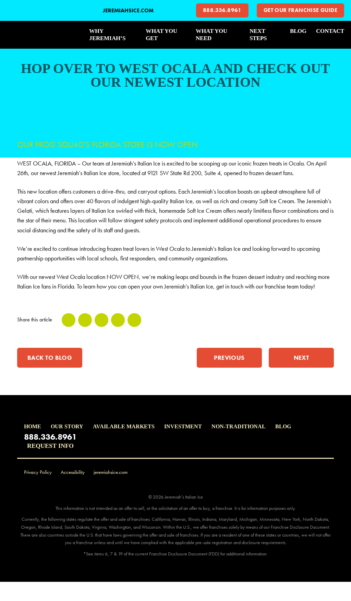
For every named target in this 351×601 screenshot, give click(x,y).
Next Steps (258, 34)
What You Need (211, 34)
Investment (183, 426)
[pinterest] (118, 320)
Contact (330, 31)
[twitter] (85, 320)
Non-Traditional (238, 426)
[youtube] (320, 472)
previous (229, 357)
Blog (298, 31)
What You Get (161, 34)
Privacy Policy (38, 472)
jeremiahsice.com (128, 10)
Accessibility (73, 472)
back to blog (49, 357)
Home (32, 426)
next (301, 357)
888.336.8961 (222, 10)
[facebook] (68, 320)
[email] (134, 320)
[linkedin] (101, 320)
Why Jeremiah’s (107, 34)
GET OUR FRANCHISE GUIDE (300, 10)
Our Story (67, 426)
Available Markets (124, 426)
